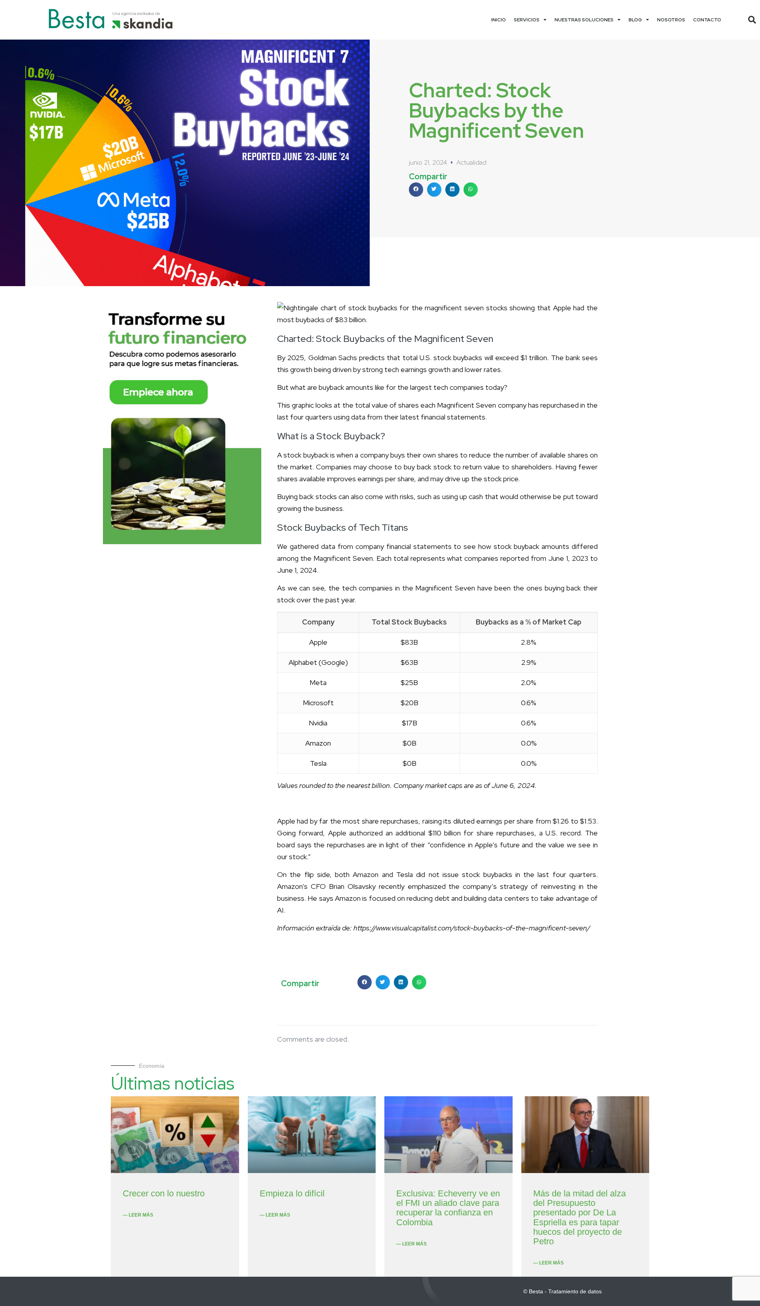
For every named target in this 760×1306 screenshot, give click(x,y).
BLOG (635, 20)
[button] (752, 20)
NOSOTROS (671, 20)
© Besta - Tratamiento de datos (562, 1291)
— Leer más (138, 1215)
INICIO (498, 20)
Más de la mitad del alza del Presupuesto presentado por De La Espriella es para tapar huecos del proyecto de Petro (579, 1217)
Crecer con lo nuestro (164, 1193)
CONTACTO (707, 20)
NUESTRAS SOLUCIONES (584, 20)
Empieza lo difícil (292, 1193)
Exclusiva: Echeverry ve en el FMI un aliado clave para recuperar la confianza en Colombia (448, 1207)
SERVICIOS (527, 20)
